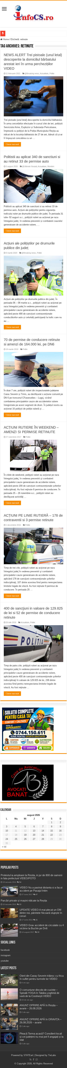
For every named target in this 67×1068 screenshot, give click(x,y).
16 (60, 830)
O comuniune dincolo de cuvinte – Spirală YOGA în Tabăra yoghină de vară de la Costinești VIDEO (39, 992)
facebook (5, 950)
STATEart (28, 1055)
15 (51, 830)
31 (37, 920)
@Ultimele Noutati (29, 166)
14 (43, 830)
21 (43, 835)
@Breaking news (32, 73)
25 (16, 839)
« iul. (4, 846)
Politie (51, 73)
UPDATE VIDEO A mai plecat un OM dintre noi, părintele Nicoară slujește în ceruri (41, 912)
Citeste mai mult (12, 144)
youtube (5, 960)
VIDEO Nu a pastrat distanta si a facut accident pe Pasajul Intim (41, 889)
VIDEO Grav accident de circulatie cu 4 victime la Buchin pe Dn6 (42, 927)
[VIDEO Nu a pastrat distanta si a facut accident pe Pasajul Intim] (9, 891)
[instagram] (36, 1059)
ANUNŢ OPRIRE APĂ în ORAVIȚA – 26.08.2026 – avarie (40, 1021)
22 (51, 835)
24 (6, 839)
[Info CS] (33, 13)
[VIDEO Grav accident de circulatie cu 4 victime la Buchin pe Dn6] (9, 930)
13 (34, 830)
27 (34, 839)
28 (43, 839)
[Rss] (30, 1059)
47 (37, 894)
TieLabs (52, 1055)
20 (34, 835)
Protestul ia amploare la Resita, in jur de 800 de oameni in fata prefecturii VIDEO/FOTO (31, 877)
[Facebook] (33, 1059)
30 (38, 932)
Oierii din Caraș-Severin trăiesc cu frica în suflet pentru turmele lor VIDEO (42, 977)
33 (20, 904)
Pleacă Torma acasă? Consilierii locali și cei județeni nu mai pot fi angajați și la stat (41, 1036)
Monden (50, 166)
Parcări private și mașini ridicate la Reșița (24, 900)
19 (25, 835)
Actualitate (44, 73)
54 (20, 882)
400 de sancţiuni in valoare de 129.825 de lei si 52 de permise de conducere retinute (33, 612)
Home (5, 39)
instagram (5, 955)
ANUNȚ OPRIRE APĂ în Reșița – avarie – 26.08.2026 (39, 1007)
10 (6, 830)
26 (25, 839)
